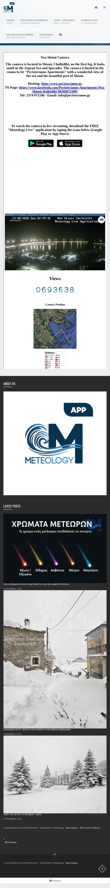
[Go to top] (55, 854)
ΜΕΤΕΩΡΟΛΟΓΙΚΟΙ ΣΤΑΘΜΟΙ (20, 35)
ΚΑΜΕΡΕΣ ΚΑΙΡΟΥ (89, 21)
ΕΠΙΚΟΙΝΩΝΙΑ (46, 35)
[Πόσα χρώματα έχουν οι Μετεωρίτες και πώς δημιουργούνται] (55, 548)
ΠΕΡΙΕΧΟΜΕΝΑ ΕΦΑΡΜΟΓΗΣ (34, 21)
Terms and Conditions (90, 828)
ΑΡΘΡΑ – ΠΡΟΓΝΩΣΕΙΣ (64, 21)
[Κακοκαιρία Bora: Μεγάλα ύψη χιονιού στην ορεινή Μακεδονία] (55, 659)
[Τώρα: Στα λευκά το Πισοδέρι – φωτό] (55, 774)
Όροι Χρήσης (72, 828)
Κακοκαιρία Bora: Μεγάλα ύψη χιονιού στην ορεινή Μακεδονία (36, 729)
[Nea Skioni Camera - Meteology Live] (9, 7)
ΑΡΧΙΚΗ (10, 21)
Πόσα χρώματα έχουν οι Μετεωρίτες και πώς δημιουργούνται (36, 584)
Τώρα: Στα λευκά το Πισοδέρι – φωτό (22, 814)
